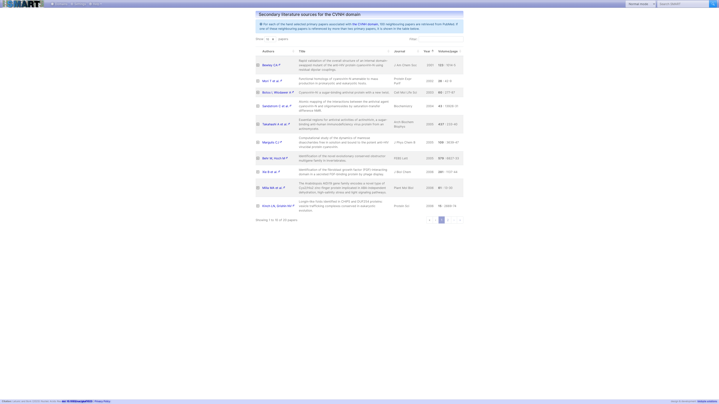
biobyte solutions (707, 401)
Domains (60, 4)
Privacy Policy (102, 401)
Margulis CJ (270, 142)
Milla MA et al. (272, 188)
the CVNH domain (365, 24)
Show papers (272, 39)
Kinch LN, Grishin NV (277, 206)
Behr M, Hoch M (273, 158)
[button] (293, 51)
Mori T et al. (270, 81)
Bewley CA (270, 65)
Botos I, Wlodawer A (276, 92)
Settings (79, 4)
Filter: (413, 39)
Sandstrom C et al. (275, 106)
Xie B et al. (269, 172)
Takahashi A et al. (274, 124)
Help (95, 4)
